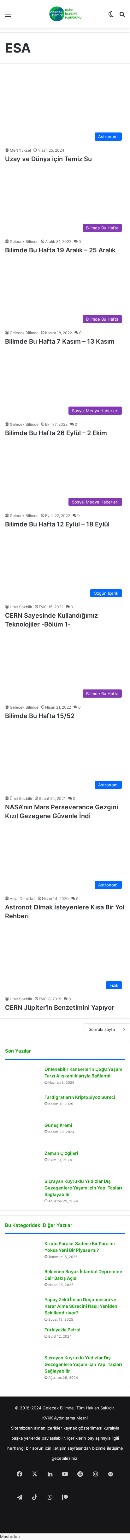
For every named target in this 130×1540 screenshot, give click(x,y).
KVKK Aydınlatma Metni (65, 1417)
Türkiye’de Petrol (62, 1329)
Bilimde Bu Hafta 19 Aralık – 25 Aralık (60, 250)
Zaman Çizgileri (61, 1153)
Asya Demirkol (22, 898)
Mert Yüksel (20, 150)
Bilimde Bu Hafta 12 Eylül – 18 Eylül (57, 524)
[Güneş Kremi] (22, 1134)
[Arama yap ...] (122, 16)
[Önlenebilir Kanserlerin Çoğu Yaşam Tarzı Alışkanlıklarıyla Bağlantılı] (22, 1078)
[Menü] (8, 16)
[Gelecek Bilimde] (65, 13)
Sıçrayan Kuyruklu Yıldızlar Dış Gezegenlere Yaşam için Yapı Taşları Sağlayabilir (83, 1187)
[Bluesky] (95, 1497)
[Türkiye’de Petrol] (22, 1338)
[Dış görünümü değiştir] (111, 16)
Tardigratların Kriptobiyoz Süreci (79, 1097)
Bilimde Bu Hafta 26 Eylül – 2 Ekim (56, 433)
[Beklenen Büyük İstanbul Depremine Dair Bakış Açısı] (22, 1280)
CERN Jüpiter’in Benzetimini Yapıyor (59, 1007)
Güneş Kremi (58, 1125)
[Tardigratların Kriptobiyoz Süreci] (22, 1106)
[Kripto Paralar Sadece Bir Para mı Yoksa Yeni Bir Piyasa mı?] (22, 1252)
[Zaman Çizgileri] (22, 1162)
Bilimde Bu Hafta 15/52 (39, 716)
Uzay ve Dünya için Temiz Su (48, 159)
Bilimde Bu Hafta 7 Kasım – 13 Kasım (60, 341)
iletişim (59, 1448)
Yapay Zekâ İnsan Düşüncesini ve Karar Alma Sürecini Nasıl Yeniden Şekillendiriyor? (80, 1306)
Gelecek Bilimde (24, 241)
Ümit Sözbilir (21, 606)
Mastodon (10, 1536)
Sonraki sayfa (102, 1029)
